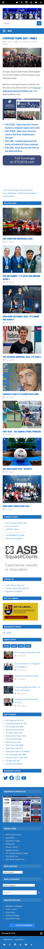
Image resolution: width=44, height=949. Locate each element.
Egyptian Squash (12, 850)
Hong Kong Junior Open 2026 (16, 506)
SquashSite (10, 838)
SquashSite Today (13, 841)
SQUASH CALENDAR (14, 538)
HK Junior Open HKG (14, 733)
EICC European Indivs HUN (16, 523)
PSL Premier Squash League (17, 853)
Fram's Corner (11, 909)
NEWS (5, 44)
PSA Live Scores (12, 526)
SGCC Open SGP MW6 (14, 745)
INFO (14, 646)
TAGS (21, 646)
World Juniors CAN (13, 742)
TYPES (28, 646)
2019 (20, 41)
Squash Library (12, 847)
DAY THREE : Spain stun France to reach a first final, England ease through (20, 134)
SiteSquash (10, 844)
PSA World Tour (12, 856)
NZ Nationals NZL (13, 760)
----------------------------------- (16, 532)
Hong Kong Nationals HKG (16, 723)
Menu (10, 31)
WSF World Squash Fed (15, 859)
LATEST (6, 646)
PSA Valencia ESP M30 (15, 720)
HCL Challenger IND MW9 (16, 754)
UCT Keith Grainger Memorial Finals (18, 190)
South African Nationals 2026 (26, 676)
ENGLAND (26, 41)
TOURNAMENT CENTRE (15, 535)
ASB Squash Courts (13, 834)
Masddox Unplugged (14, 906)
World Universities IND (15, 730)
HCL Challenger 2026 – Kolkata (17, 468)
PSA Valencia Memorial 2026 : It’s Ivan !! (22, 356)
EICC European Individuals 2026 (18, 238)
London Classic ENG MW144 (17, 588)
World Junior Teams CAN (16, 736)
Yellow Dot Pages (12, 915)
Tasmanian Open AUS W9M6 (17, 751)
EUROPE (34, 41)
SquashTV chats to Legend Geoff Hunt (21, 394)
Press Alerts (10, 912)
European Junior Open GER (16, 757)
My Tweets (7, 632)
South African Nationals (15, 585)
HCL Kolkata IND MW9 (15, 726)
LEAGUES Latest (12, 529)
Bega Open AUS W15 (14, 748)
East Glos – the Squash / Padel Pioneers (22, 431)
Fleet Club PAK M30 (14, 739)
